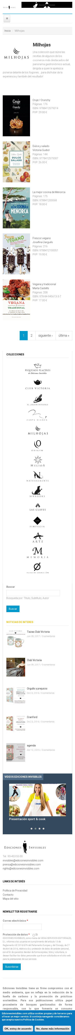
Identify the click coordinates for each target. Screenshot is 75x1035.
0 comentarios (48, 636)
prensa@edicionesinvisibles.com (22, 864)
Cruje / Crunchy (41, 100)
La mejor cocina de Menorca (49, 192)
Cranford (32, 717)
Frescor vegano (42, 238)
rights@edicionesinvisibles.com (21, 868)
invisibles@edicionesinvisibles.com (23, 860)
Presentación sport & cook (27, 819)
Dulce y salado (41, 146)
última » (64, 335)
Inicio (8, 30)
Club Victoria (34, 660)
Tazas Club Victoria (38, 631)
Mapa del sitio (11, 898)
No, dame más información (52, 1028)
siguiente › (45, 335)
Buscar (10, 586)
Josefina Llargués (43, 242)
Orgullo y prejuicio (37, 688)
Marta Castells (41, 288)
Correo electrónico (15, 920)
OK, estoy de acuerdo (18, 1028)
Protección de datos (16, 934)
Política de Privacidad (15, 890)
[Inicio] (9, 7)
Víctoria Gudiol (41, 150)
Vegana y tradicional (44, 284)
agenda (31, 745)
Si (36, 934)
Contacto (8, 894)
